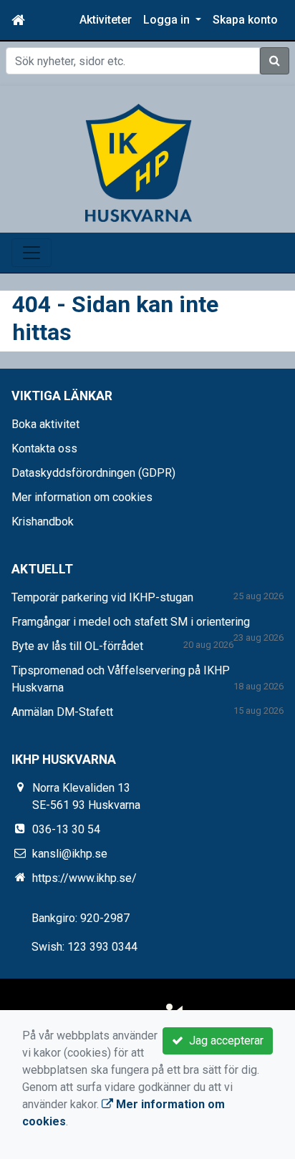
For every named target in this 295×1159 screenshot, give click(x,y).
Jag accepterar (223, 1040)
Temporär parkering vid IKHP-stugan (102, 597)
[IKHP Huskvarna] (139, 162)
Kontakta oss (44, 448)
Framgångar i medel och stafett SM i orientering (130, 622)
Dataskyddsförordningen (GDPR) (93, 473)
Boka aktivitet (45, 424)
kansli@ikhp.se (69, 853)
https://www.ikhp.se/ (84, 878)
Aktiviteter (105, 19)
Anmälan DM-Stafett (62, 712)
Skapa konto (245, 19)
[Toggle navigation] (31, 252)
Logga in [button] (168, 19)
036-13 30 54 (66, 829)
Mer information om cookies (82, 497)
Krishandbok (42, 521)
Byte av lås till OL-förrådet (77, 646)
